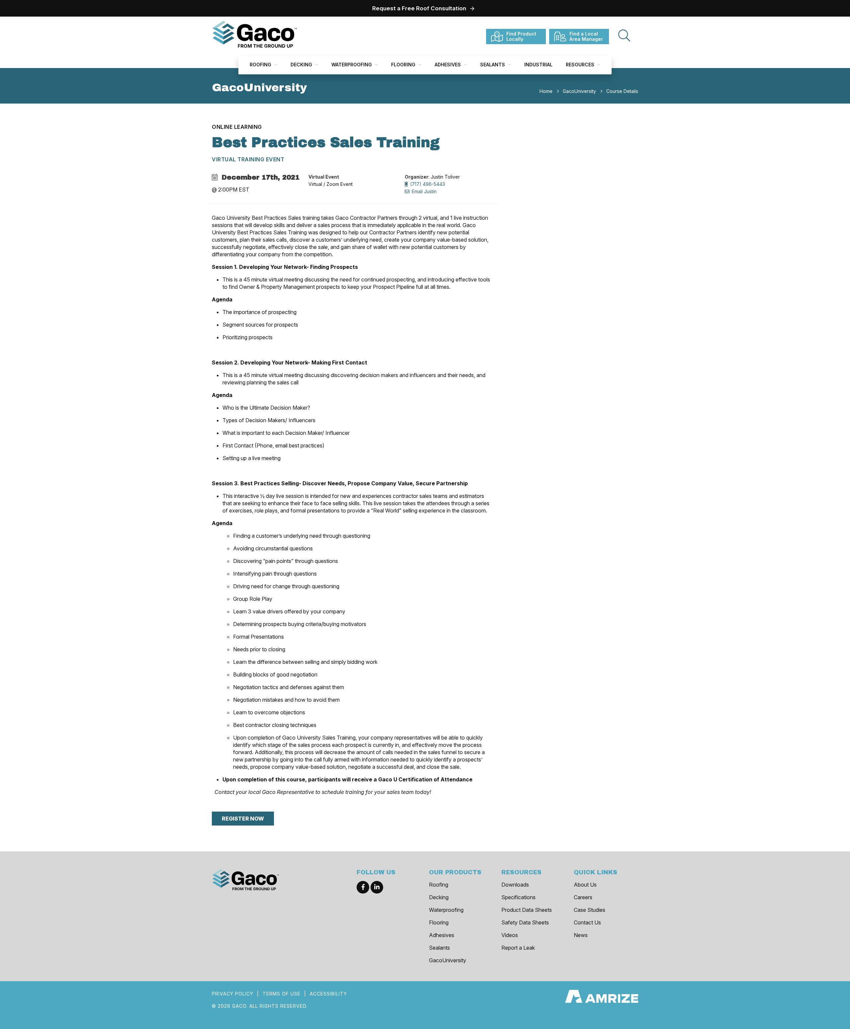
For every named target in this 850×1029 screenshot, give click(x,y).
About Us (585, 884)
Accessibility (328, 993)
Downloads (515, 884)
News (581, 935)
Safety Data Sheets (525, 922)
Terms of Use (281, 993)
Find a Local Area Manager (586, 36)
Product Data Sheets (526, 910)
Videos (509, 935)
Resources (581, 64)
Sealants (493, 64)
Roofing (261, 64)
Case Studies (589, 910)
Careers (583, 897)
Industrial (538, 64)
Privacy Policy (232, 993)
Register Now (243, 818)
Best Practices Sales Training (326, 142)
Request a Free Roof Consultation (419, 8)
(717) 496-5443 (427, 184)
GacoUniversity (447, 960)
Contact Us (587, 922)
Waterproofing (352, 64)
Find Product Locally (521, 36)
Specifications (518, 897)
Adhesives (448, 64)
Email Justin (423, 191)
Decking (302, 64)
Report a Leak (518, 947)
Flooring (404, 64)
